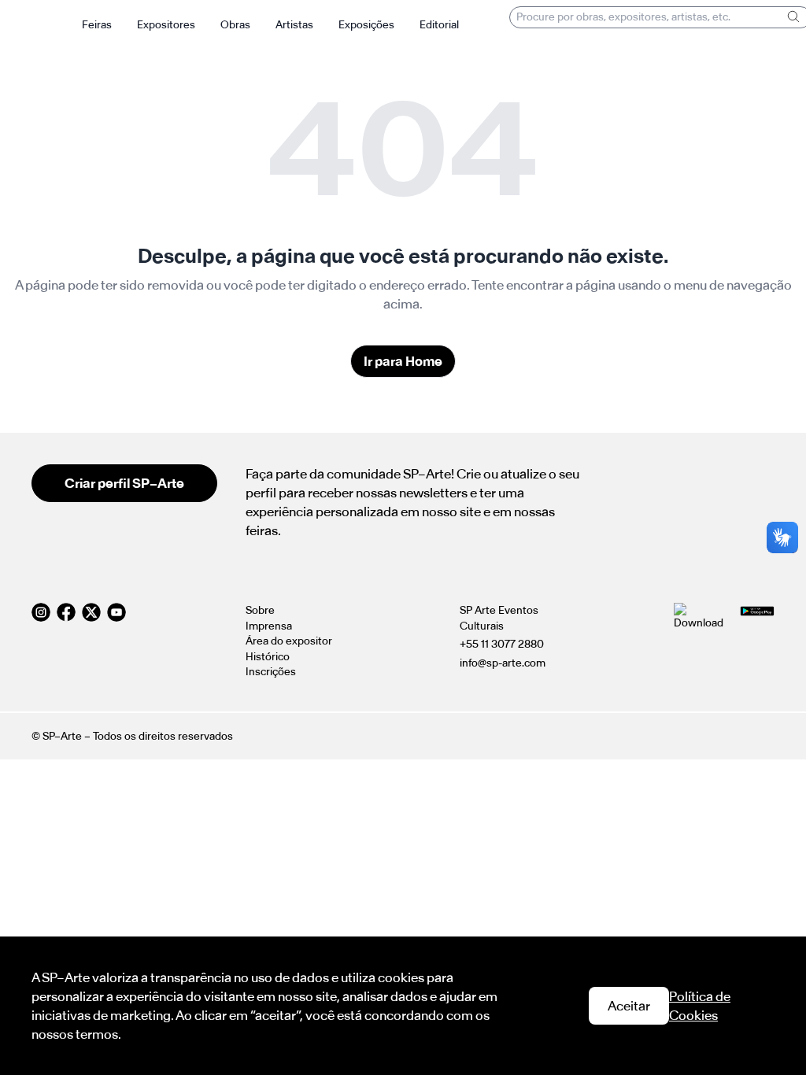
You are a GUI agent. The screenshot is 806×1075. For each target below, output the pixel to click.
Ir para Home (403, 361)
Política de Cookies (699, 1005)
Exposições (366, 24)
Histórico (268, 656)
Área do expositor (289, 641)
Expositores (166, 24)
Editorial (439, 24)
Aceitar (629, 1006)
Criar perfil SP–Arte (124, 483)
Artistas (294, 24)
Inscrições (271, 671)
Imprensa (269, 626)
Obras (235, 24)
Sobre (260, 610)
